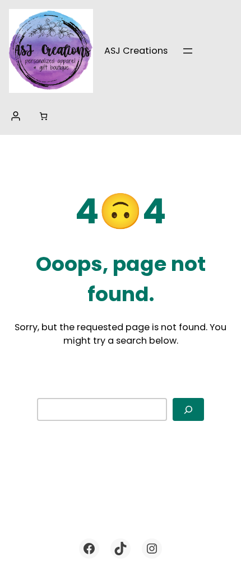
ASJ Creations (136, 50)
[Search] (188, 409)
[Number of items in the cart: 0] (43, 116)
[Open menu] (187, 51)
